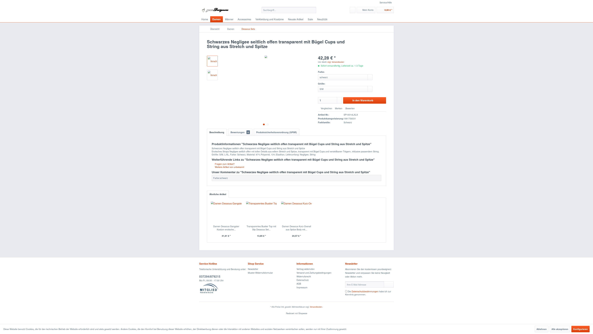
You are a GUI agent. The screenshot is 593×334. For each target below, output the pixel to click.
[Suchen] (313, 10)
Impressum (301, 287)
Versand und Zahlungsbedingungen (313, 272)
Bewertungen (240, 132)
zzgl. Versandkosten (335, 62)
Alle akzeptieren (559, 329)
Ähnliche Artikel (217, 194)
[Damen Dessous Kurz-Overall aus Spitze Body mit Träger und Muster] (296, 212)
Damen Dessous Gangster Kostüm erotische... (226, 228)
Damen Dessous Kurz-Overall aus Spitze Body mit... (296, 228)
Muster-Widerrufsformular (260, 272)
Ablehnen (541, 329)
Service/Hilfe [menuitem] (385, 2)
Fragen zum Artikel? (224, 163)
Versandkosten (316, 306)
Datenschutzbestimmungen (365, 291)
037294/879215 (209, 276)
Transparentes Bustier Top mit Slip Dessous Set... (261, 228)
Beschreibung (216, 132)
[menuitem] (289, 10)
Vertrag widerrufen (305, 269)
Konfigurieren (580, 329)
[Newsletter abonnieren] (389, 284)
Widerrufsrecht (303, 276)
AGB (298, 283)
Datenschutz (302, 279)
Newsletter (253, 269)
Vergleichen (326, 108)
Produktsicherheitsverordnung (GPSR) (276, 132)
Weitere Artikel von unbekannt (229, 167)
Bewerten (350, 108)
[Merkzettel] (352, 10)
